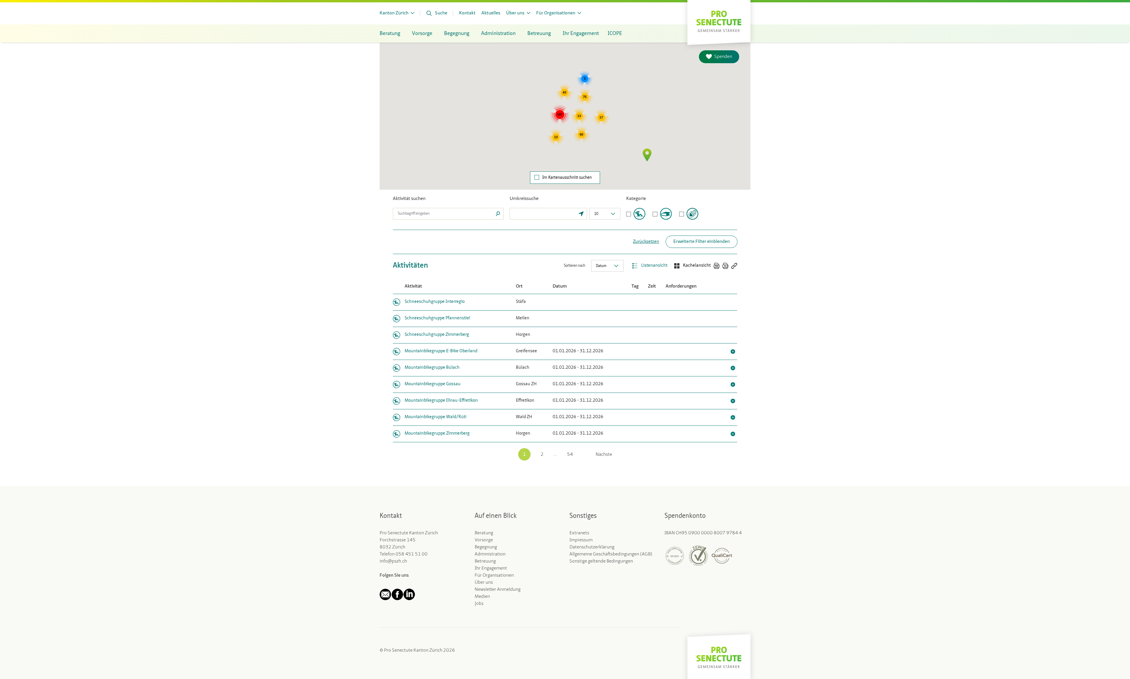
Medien (482, 596)
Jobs (479, 603)
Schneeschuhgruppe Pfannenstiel (437, 318)
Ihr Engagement (491, 568)
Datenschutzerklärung (591, 547)
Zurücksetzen (646, 242)
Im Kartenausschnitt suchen (567, 178)
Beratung (484, 533)
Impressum (581, 540)
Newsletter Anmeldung (498, 589)
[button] (647, 155)
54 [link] (570, 454)
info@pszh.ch (393, 561)
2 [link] (542, 454)
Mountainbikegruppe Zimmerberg (437, 433)
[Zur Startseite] (718, 20)
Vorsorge (484, 540)
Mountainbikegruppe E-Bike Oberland (441, 351)
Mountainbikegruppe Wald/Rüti (435, 417)
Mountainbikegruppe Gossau (433, 384)
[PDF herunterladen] (716, 266)
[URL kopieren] (734, 266)
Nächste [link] (604, 454)
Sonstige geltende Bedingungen (601, 561)
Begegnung (486, 547)
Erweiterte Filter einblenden (701, 241)
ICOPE (615, 33)
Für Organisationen (494, 575)
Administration (490, 554)
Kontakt (467, 13)
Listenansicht (654, 265)
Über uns (484, 582)
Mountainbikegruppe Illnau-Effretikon (441, 400)
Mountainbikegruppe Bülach (432, 368)
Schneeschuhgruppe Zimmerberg (437, 335)
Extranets (579, 533)
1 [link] (524, 454)
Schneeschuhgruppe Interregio (435, 302)
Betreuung (485, 561)
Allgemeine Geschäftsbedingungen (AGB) (610, 554)
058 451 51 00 (412, 554)
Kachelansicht (697, 265)
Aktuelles (490, 13)
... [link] (555, 454)
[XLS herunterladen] (725, 266)
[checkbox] (635, 214)
